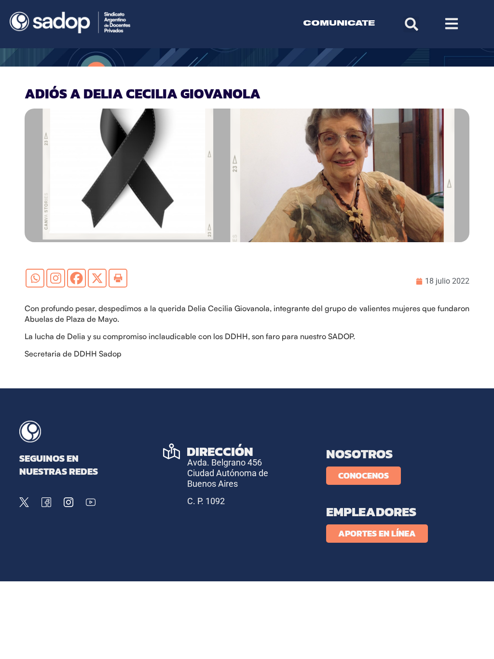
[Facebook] (76, 278)
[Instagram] (55, 278)
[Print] (118, 278)
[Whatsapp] (35, 278)
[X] (97, 278)
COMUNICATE (339, 24)
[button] (411, 24)
